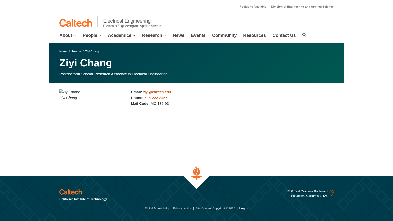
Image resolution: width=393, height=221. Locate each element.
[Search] (304, 35)
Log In (243, 208)
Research (152, 35)
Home (63, 51)
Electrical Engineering (132, 23)
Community (224, 35)
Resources (254, 35)
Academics (119, 35)
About (65, 35)
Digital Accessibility (157, 208)
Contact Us (284, 35)
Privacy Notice (182, 208)
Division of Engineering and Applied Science (302, 6)
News (178, 35)
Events (198, 35)
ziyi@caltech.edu (157, 92)
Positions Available (253, 6)
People (90, 35)
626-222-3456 (156, 98)
